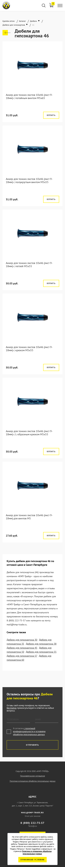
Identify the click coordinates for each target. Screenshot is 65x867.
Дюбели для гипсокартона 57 (22, 655)
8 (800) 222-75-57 (32, 822)
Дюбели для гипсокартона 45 (22, 647)
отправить (32, 745)
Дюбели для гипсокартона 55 (41, 651)
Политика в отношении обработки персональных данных (33, 781)
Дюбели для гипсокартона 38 (41, 643)
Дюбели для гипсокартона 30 (22, 639)
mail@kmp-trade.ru (32, 812)
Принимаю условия (32, 859)
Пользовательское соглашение (32, 776)
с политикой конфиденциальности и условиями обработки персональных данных (29, 731)
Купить (51, 115)
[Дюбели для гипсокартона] (6, 33)
